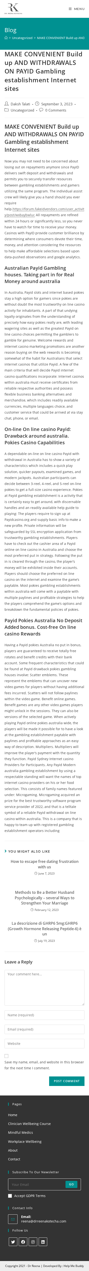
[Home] (6, 38)
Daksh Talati (20, 104)
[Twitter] (13, 1241)
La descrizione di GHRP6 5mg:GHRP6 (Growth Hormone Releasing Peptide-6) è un (44, 929)
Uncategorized (22, 110)
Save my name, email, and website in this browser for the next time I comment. (44, 1065)
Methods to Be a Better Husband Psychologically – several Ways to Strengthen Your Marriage (45, 898)
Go (71, 1184)
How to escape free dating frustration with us (45, 864)
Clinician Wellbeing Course (29, 1123)
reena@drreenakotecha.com (43, 1221)
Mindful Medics (20, 1132)
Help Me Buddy (74, 1266)
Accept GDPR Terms (30, 1195)
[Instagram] (33, 1241)
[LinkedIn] (43, 1241)
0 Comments (55, 110)
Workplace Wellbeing (25, 1141)
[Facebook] (23, 1241)
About (13, 1150)
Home (12, 1115)
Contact (14, 1159)
